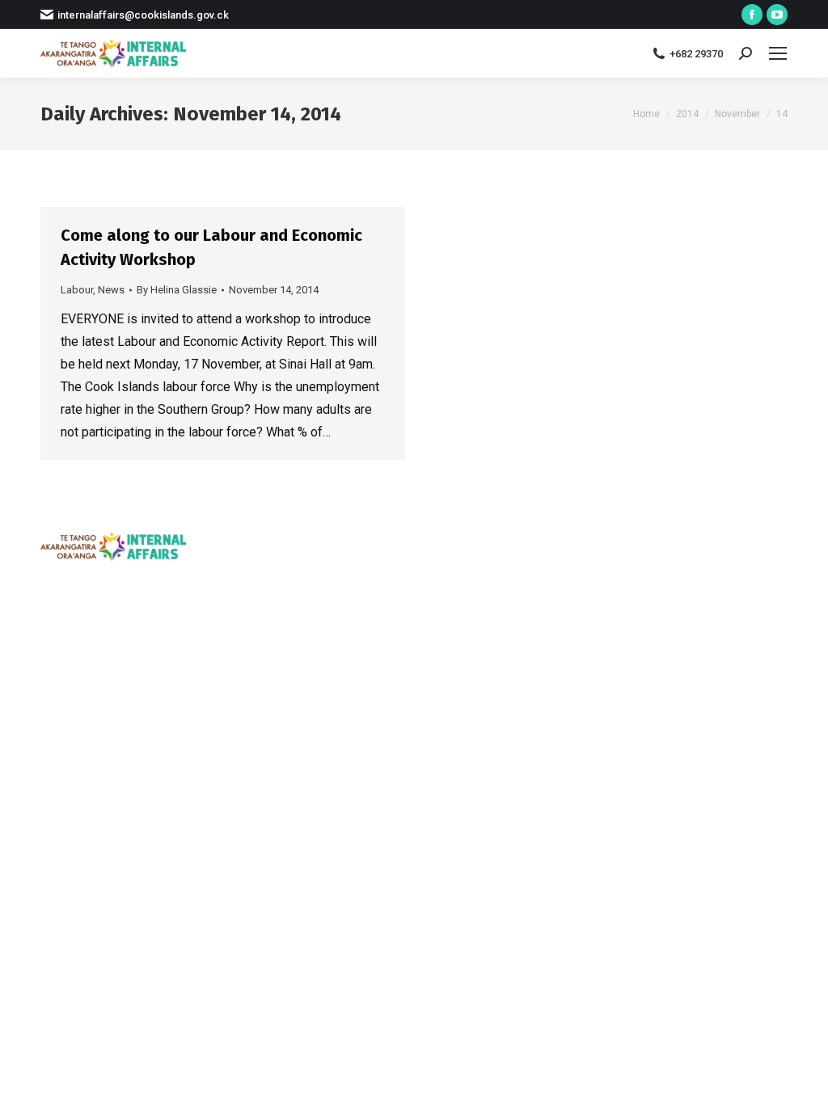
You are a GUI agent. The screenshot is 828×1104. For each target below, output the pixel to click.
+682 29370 (696, 54)
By (177, 290)
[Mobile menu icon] (778, 53)
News (111, 290)
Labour (77, 290)
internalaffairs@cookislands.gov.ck (143, 15)
